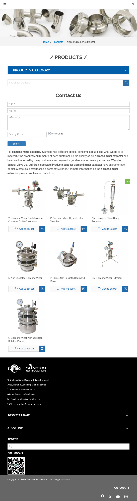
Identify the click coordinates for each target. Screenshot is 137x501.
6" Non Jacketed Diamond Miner (25, 278)
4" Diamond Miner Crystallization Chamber (67, 220)
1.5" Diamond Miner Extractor (107, 278)
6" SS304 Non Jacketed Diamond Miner (67, 280)
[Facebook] (102, 497)
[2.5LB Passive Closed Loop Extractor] (110, 196)
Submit (16, 143)
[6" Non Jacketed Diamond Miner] (26, 256)
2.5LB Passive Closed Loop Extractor (105, 220)
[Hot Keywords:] (126, 83)
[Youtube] (118, 497)
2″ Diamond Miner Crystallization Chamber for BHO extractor (25, 220)
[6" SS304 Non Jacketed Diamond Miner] (68, 256)
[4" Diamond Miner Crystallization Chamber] (68, 196)
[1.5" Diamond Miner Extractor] (110, 256)
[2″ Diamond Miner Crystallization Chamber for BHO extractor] (26, 196)
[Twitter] (110, 497)
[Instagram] (126, 497)
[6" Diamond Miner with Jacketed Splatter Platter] (26, 316)
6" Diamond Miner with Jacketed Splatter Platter (25, 340)
